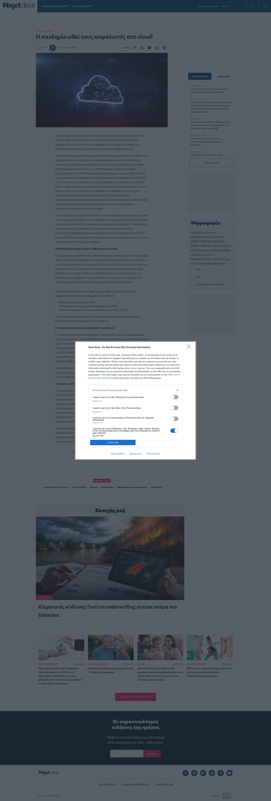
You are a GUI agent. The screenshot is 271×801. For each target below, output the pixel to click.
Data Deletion (118, 453)
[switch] (174, 397)
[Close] (190, 347)
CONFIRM (113, 442)
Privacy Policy (153, 453)
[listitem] (135, 390)
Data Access (135, 453)
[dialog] (135, 400)
